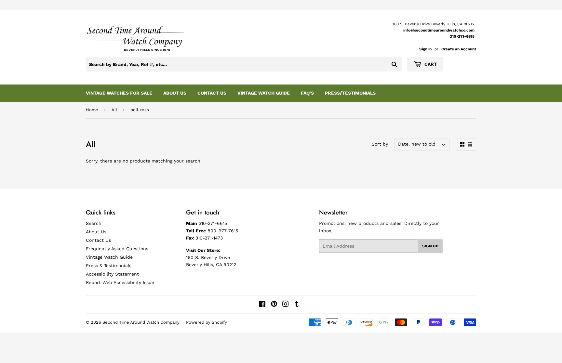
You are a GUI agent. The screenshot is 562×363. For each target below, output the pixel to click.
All (114, 109)
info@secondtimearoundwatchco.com (439, 30)
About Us (174, 93)
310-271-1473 (209, 237)
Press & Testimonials (108, 265)
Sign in (425, 49)
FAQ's (307, 93)
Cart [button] (430, 64)
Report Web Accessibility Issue (120, 282)
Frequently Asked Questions (117, 248)
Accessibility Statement (112, 274)
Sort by (380, 144)
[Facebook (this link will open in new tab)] (262, 304)
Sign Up (430, 246)
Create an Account (458, 49)
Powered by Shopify (206, 322)
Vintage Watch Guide (263, 93)
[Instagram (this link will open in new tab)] (285, 304)
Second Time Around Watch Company (141, 322)
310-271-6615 (462, 36)
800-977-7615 (222, 230)
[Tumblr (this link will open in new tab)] (297, 304)
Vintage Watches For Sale (119, 93)
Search (93, 223)
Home (92, 109)
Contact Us (211, 93)
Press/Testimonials (350, 93)
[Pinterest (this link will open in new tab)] (274, 304)
